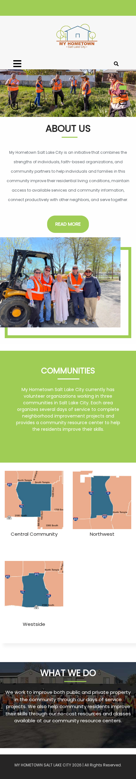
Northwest (102, 534)
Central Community (34, 534)
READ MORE (68, 224)
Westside (34, 624)
